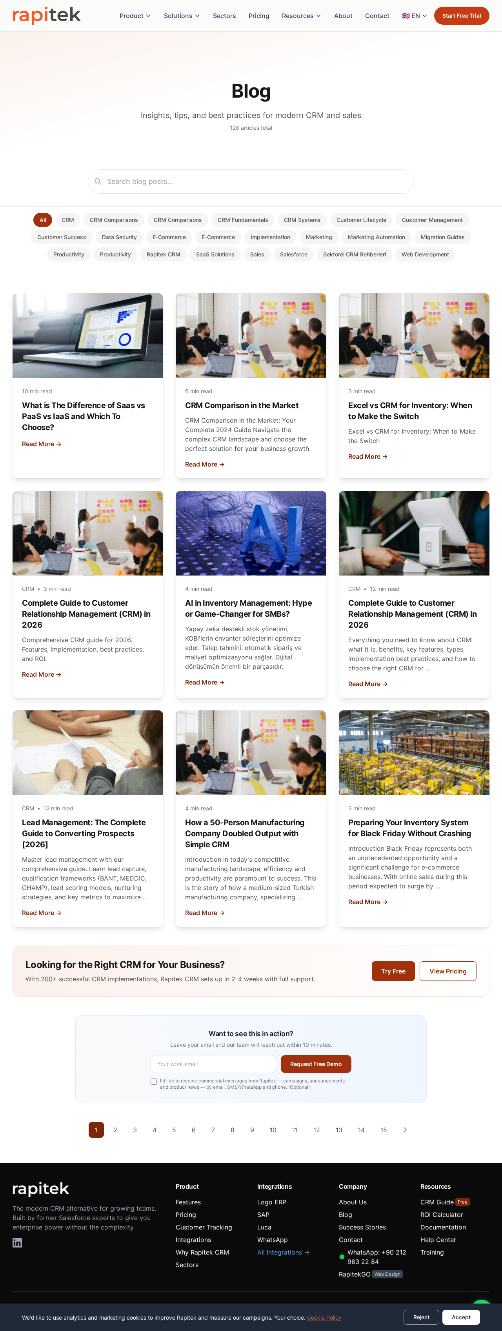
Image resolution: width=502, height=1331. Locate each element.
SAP (263, 1214)
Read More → (42, 444)
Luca (264, 1227)
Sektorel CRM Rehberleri (354, 254)
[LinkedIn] (17, 1242)
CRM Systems (302, 219)
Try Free (393, 971)
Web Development (425, 254)
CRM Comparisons (114, 219)
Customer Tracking (204, 1227)
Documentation (443, 1227)
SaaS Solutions (215, 254)
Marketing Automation (376, 237)
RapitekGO (369, 1274)
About (343, 16)
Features (188, 1202)
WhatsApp (272, 1240)
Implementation (270, 237)
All (43, 219)
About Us (353, 1202)
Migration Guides (443, 237)
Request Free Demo (316, 1063)
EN (411, 16)
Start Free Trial (461, 15)
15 (383, 1130)
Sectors (224, 16)
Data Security (119, 237)
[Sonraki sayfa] (405, 1130)
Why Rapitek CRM (202, 1252)
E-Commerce (169, 237)
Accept (461, 1317)
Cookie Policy (324, 1317)
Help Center (438, 1240)
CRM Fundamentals (243, 219)
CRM (68, 219)
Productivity (68, 254)
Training (432, 1252)
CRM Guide (443, 1202)
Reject (421, 1317)
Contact (377, 16)
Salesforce (293, 254)
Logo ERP (271, 1202)
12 (316, 1130)
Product (132, 16)
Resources (298, 16)
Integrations (193, 1240)
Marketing (319, 237)
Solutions (178, 16)
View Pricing (448, 971)
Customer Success (61, 237)
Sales (257, 254)
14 (361, 1130)
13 (339, 1130)
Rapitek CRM (163, 254)
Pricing (259, 16)
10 (273, 1130)
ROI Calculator (441, 1214)
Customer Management (432, 219)
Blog (345, 1214)
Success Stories (362, 1227)
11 (295, 1130)
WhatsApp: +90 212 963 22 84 (376, 1257)
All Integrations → (283, 1252)
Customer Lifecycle (361, 219)
